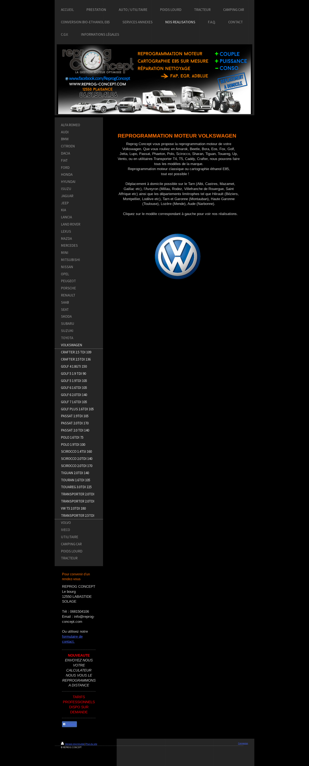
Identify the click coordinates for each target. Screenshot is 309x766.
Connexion (243, 743)
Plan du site (91, 743)
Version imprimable (75, 743)
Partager (71, 724)
